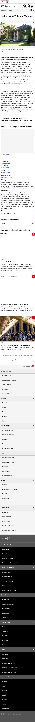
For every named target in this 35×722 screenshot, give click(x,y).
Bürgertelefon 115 (7, 576)
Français (4, 690)
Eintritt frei (5, 494)
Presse (4, 585)
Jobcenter (5, 617)
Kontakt (4, 554)
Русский (4, 699)
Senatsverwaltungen (8, 604)
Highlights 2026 (6, 439)
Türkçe (4, 704)
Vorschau (5, 466)
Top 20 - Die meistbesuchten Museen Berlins (15, 345)
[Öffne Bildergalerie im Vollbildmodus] (34, 51)
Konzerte (4, 416)
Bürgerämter (5, 613)
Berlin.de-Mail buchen (8, 663)
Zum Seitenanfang (26, 366)
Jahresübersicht (6, 384)
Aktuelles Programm (8, 457)
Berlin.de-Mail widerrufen (9, 667)
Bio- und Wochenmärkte (9, 530)
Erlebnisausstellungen (8, 434)
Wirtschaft (5, 640)
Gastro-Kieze (6, 512)
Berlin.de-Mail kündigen (9, 672)
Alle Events (5, 393)
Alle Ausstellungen (7, 448)
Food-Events (6, 521)
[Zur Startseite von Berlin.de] (6, 539)
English (4, 681)
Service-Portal (6, 572)
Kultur (4, 627)
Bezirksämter (6, 608)
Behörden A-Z (6, 599)
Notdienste (5, 658)
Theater (4, 412)
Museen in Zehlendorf (8, 262)
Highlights (5, 485)
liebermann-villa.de (6, 177)
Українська (5, 708)
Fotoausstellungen (7, 430)
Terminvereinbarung (8, 581)
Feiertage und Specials (9, 380)
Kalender (5, 645)
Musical (4, 403)
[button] (32, 10)
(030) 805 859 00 (6, 172)
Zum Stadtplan (5, 154)
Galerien (4, 444)
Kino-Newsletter (7, 475)
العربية (4, 686)
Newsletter (5, 654)
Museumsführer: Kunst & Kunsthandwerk (14, 304)
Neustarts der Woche (8, 462)
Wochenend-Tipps (7, 375)
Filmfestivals (6, 471)
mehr (15, 270)
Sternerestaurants (7, 516)
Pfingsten (5, 389)
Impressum (5, 549)
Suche (4, 421)
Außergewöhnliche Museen (10, 489)
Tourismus (5, 631)
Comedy (4, 407)
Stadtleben (5, 636)
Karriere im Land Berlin (9, 590)
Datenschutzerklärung (8, 558)
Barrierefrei (5, 498)
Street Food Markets (8, 526)
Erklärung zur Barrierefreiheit (10, 563)
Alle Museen (6, 503)
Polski (4, 695)
